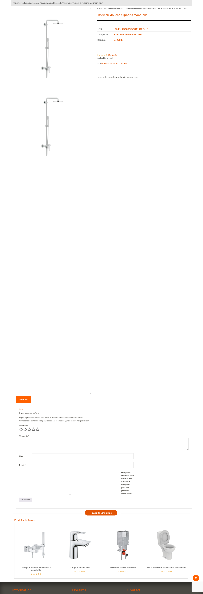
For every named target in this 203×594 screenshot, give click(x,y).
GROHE (118, 39)
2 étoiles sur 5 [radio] (25, 429)
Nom (21, 456)
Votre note (24, 425)
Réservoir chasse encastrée (123, 567)
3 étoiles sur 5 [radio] (29, 429)
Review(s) (112, 55)
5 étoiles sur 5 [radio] (37, 429)
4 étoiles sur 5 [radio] (33, 429)
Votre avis (24, 436)
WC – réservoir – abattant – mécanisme (166, 567)
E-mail (22, 465)
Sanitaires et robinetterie (128, 34)
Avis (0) (23, 399)
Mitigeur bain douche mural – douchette (36, 568)
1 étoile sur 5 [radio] (21, 429)
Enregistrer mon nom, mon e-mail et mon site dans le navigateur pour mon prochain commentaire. (127, 483)
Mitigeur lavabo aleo (79, 567)
